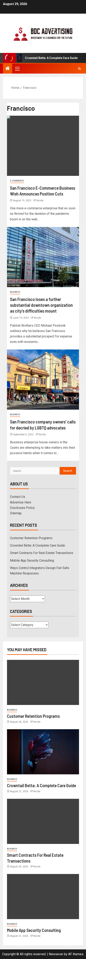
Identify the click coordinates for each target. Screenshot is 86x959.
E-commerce (17, 181)
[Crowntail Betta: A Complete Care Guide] (43, 751)
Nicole (39, 200)
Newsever (56, 954)
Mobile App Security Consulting (32, 560)
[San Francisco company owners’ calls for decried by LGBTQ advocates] (43, 379)
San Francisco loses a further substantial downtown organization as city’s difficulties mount (41, 305)
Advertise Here (20, 502)
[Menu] (17, 69)
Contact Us (17, 497)
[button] (17, 69)
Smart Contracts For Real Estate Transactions (41, 553)
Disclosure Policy (22, 508)
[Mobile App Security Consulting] (43, 896)
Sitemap (16, 513)
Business (15, 292)
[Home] (7, 69)
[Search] (79, 69)
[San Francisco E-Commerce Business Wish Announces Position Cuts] (43, 146)
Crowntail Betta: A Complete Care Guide (44, 58)
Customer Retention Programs (31, 538)
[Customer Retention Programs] (43, 682)
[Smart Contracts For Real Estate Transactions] (43, 821)
